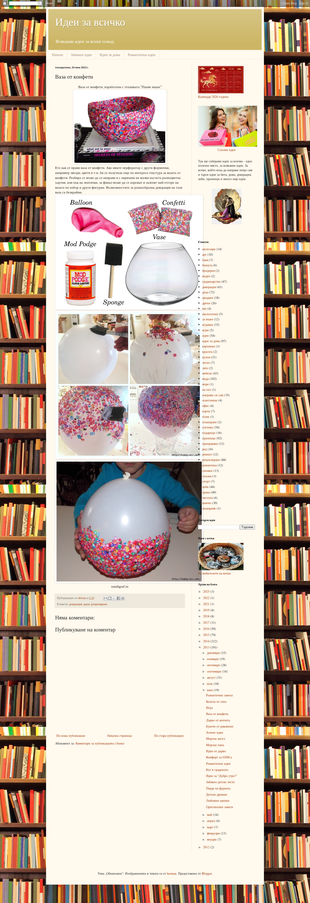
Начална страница (119, 735)
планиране (209, 422)
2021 (206, 604)
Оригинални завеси (219, 807)
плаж (205, 416)
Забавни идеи (81, 54)
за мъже (207, 319)
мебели (207, 373)
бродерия (208, 270)
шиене (206, 503)
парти (206, 411)
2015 (206, 635)
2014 (206, 641)
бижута (207, 265)
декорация (75, 604)
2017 (206, 622)
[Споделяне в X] (114, 598)
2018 (206, 616)
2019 (206, 610)
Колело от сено (216, 701)
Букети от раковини (219, 726)
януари (212, 839)
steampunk (209, 508)
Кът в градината (217, 769)
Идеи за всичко (90, 21)
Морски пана (215, 745)
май (210, 814)
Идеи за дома (110, 54)
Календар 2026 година (213, 96)
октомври (214, 665)
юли (210, 683)
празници (209, 438)
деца (205, 292)
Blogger (207, 873)
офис (205, 405)
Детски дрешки (216, 794)
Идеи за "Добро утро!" (221, 776)
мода (205, 378)
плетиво (207, 427)
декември (214, 653)
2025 (206, 591)
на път (206, 389)
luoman (171, 873)
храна (206, 492)
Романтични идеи (141, 54)
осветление (209, 400)
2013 (206, 647)
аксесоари (209, 249)
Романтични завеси (219, 695)
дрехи (206, 303)
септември (214, 671)
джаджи (207, 297)
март (210, 827)
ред (204, 449)
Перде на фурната (218, 788)
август (212, 677)
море (205, 384)
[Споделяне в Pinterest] (123, 598)
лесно (206, 362)
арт (204, 254)
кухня (206, 357)
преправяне (210, 443)
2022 (206, 598)
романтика (209, 465)
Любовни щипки (217, 800)
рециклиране (99, 604)
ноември (213, 659)
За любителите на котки (214, 573)
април (211, 821)
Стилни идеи (227, 150)
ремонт (207, 454)
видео (206, 276)
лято (205, 368)
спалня (207, 476)
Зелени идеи (214, 732)
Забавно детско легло (220, 782)
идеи (87, 604)
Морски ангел (215, 738)
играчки (207, 324)
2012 (206, 847)
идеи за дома (211, 341)
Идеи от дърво (216, 751)
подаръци (208, 432)
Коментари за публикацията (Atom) (100, 743)
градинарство (211, 281)
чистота (207, 497)
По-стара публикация (168, 735)
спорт (206, 481)
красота (207, 351)
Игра (209, 707)
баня (205, 260)
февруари (214, 833)
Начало (57, 54)
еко (204, 308)
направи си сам (212, 395)
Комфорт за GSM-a (219, 757)
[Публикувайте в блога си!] (110, 598)
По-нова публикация (70, 735)
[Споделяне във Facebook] (118, 598)
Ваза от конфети (217, 714)
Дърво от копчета (218, 720)
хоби (205, 487)
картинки (208, 346)
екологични (210, 314)
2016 (206, 628)
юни (210, 690)
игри (205, 330)
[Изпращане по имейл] (105, 598)
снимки (207, 470)
